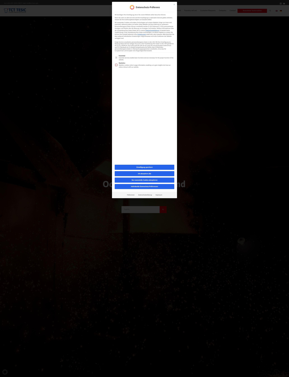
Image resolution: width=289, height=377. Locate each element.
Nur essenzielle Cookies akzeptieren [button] (144, 180)
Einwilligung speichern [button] (144, 167)
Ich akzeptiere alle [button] (144, 174)
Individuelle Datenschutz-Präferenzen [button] (144, 186)
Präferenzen (131, 195)
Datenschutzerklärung (152, 30)
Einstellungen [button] (141, 34)
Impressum (159, 195)
